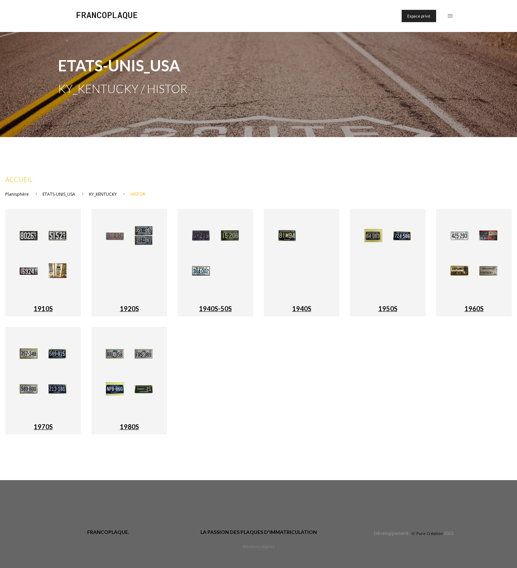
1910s (43, 308)
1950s (387, 308)
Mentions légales (258, 546)
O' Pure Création (427, 533)
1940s (301, 308)
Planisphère (17, 194)
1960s (474, 308)
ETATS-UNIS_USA (59, 194)
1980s (129, 427)
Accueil (19, 179)
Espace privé (418, 16)
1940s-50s (215, 308)
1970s (43, 427)
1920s (129, 308)
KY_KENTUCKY (103, 194)
